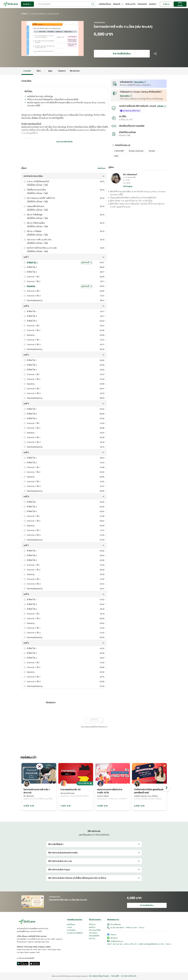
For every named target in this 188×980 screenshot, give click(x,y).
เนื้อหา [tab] (39, 71)
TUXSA (69, 927)
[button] (119, 151)
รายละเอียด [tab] (27, 71)
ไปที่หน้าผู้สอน (128, 186)
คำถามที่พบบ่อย (115, 924)
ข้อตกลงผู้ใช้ (115, 976)
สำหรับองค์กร (142, 4)
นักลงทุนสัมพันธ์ (94, 936)
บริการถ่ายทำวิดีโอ (95, 930)
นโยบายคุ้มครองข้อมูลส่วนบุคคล (99, 976)
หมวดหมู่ (26, 4)
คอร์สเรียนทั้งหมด (105, 4)
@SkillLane (114, 938)
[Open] (93, 4)
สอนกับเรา (152, 4)
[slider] (49, 53)
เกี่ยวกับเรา (92, 924)
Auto (68, 54)
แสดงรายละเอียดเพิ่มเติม (64, 141)
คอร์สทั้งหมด (71, 924)
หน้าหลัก (24, 13)
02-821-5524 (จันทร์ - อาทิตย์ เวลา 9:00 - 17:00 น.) (127, 927)
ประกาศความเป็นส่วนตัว (128, 976)
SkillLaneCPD (130, 4)
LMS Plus (92, 938)
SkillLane (113, 934)
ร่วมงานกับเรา (93, 933)
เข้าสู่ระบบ (166, 4)
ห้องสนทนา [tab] (62, 71)
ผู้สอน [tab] (50, 71)
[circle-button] (166, 788)
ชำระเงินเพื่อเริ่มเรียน (122, 53)
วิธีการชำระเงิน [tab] (75, 71)
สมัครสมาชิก (180, 4)
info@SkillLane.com (116, 941)
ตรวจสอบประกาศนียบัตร (75, 933)
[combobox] (66, 4)
